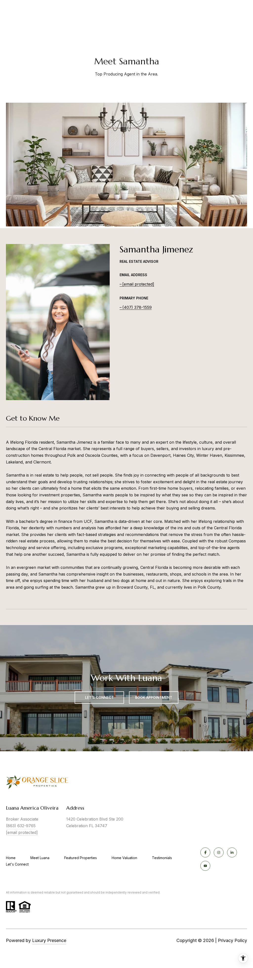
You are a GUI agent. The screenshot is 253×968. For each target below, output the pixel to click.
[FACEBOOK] (205, 852)
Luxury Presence (49, 940)
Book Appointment (153, 697)
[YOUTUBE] (205, 866)
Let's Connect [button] (99, 697)
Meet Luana (39, 858)
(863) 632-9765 (21, 825)
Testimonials (162, 858)
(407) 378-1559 (137, 307)
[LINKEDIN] (232, 852)
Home (11, 858)
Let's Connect (17, 864)
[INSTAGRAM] (219, 852)
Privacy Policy (232, 940)
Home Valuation (124, 858)
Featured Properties (80, 858)
